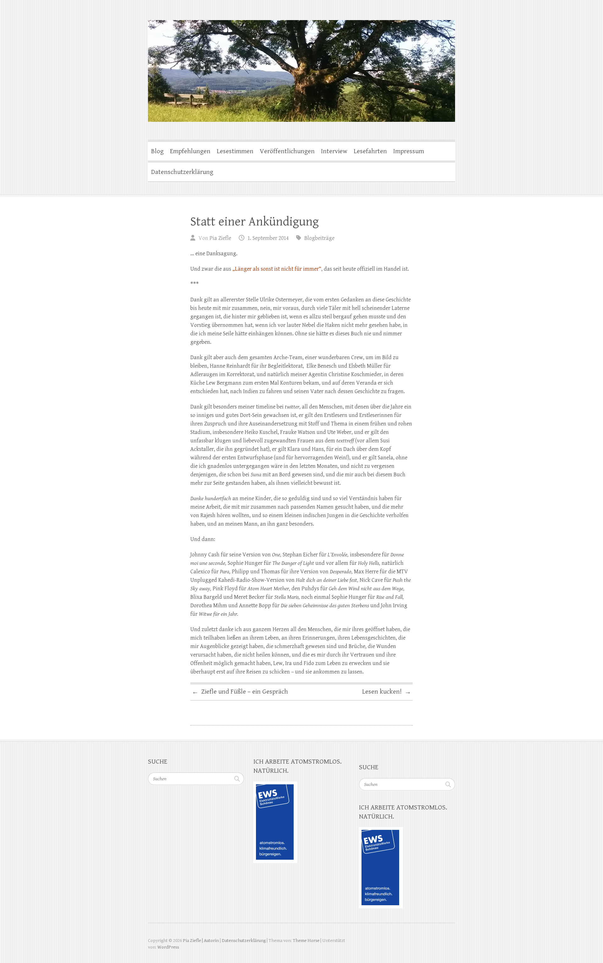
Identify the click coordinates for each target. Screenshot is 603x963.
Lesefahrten (370, 151)
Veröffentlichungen (287, 151)
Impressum (408, 151)
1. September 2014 (268, 238)
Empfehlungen (190, 151)
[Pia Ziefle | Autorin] (301, 67)
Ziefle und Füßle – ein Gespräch (240, 692)
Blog (157, 151)
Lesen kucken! (386, 692)
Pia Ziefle (220, 238)
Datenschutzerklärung (182, 172)
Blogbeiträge (319, 238)
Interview (334, 151)
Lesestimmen (235, 151)
